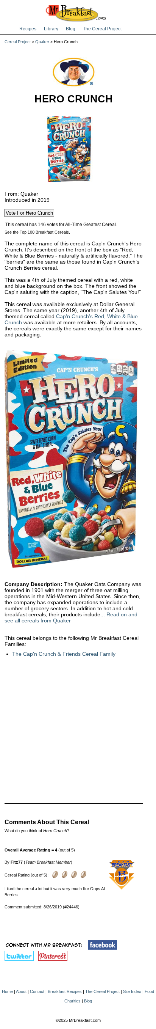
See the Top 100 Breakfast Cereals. (37, 232)
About (21, 991)
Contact (37, 991)
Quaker (42, 41)
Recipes (27, 29)
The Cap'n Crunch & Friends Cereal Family (63, 654)
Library (51, 29)
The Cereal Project (102, 29)
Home (7, 991)
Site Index (132, 991)
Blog (70, 29)
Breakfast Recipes (65, 991)
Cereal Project (18, 41)
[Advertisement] (74, 725)
